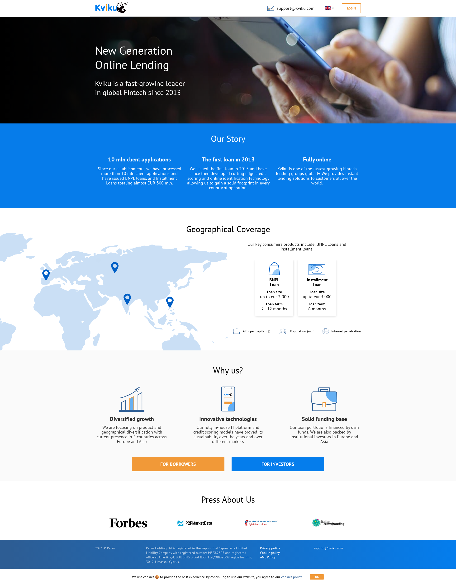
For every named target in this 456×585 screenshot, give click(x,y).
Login (351, 8)
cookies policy (291, 577)
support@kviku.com (328, 548)
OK (317, 577)
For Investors (277, 464)
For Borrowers (178, 464)
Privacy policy (270, 548)
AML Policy (268, 557)
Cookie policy (270, 553)
